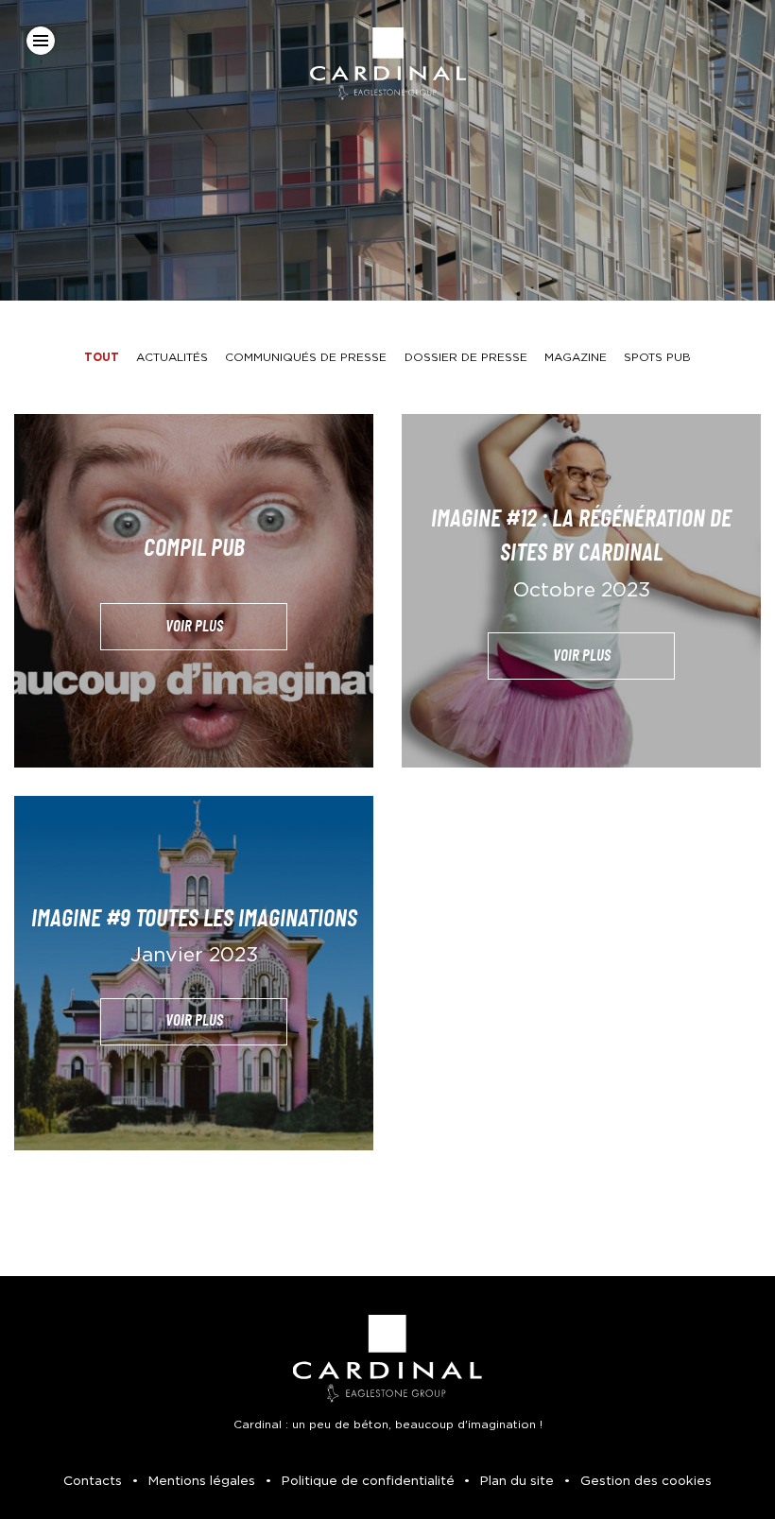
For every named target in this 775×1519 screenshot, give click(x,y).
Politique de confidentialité (368, 1481)
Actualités (172, 357)
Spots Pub (657, 357)
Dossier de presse (466, 357)
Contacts (92, 1481)
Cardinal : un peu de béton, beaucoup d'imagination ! (387, 1424)
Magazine (575, 357)
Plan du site (517, 1481)
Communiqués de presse (306, 357)
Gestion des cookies (646, 1481)
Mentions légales (201, 1481)
